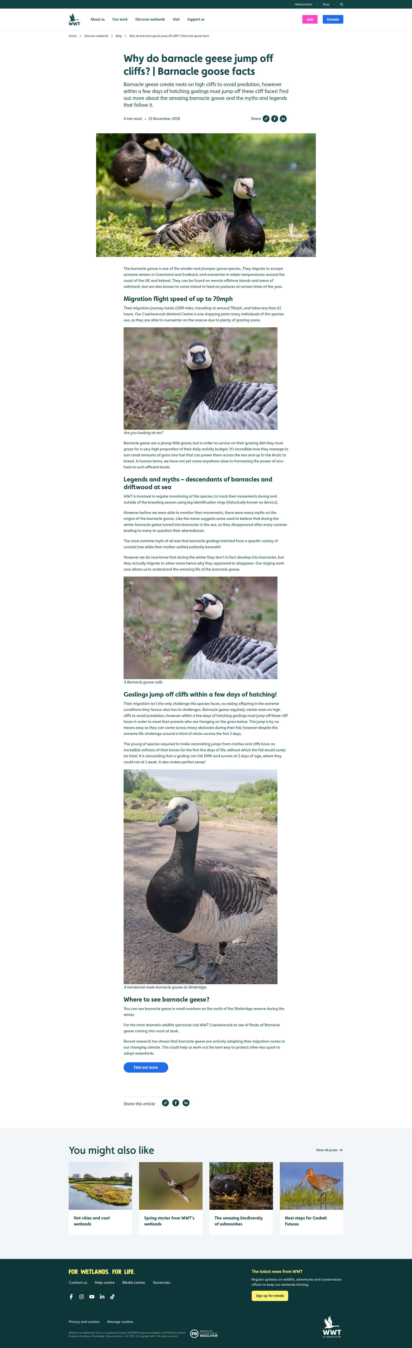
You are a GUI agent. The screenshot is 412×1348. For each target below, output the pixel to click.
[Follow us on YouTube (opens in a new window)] (91, 1296)
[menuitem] (310, 19)
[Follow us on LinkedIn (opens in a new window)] (102, 1296)
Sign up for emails (270, 1296)
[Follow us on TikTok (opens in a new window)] (112, 1296)
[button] (266, 118)
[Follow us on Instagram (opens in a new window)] (81, 1296)
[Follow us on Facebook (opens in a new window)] (71, 1296)
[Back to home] (331, 1326)
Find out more (146, 1067)
